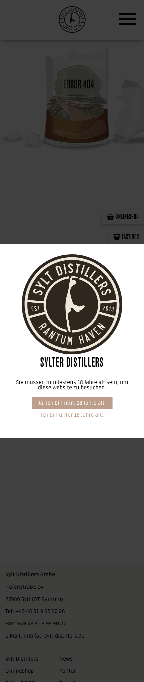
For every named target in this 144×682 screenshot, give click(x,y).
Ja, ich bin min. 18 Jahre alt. (72, 403)
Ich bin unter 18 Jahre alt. (72, 415)
